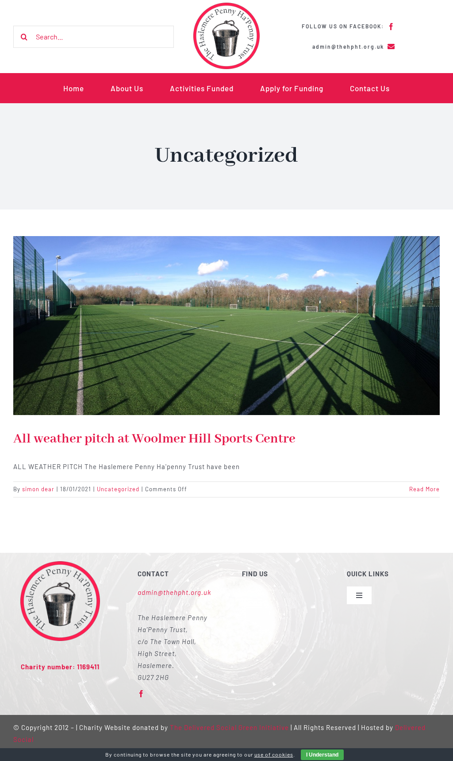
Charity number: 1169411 (60, 667)
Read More (424, 489)
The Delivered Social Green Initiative (229, 727)
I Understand (322, 755)
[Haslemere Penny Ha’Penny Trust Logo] (226, 6)
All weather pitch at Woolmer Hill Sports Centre (154, 439)
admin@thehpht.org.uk (174, 592)
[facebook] (391, 26)
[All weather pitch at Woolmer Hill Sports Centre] (226, 325)
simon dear (38, 489)
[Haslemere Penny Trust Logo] (60, 564)
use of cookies (273, 754)
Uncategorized (118, 489)
